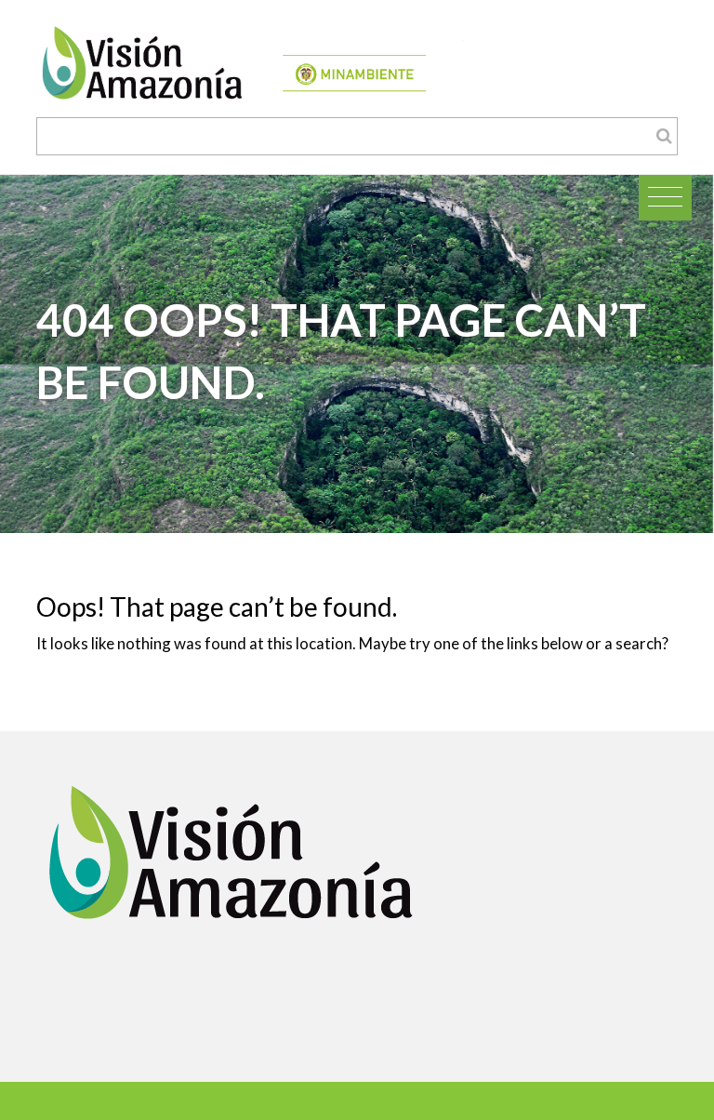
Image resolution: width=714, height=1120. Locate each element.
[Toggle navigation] (665, 197)
